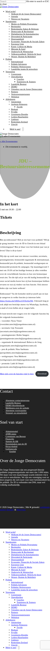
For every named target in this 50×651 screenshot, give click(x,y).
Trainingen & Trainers (26, 82)
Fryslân (14, 112)
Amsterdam (16, 102)
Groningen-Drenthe (19, 114)
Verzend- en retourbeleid (16, 413)
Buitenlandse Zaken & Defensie (25, 29)
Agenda (14, 16)
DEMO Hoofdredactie (15, 405)
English (12, 451)
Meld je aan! (15, 129)
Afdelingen (10, 99)
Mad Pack (21, 510)
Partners (14, 92)
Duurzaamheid (17, 39)
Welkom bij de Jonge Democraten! (26, 14)
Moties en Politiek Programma (24, 24)
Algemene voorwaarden (16, 410)
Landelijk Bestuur (19, 84)
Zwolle (20, 107)
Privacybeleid (11, 446)
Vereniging (10, 72)
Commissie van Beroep (16, 436)
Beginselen (16, 26)
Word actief (10, 11)
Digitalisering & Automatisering (25, 34)
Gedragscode (11, 449)
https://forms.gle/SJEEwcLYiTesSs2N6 (16, 301)
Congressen (16, 74)
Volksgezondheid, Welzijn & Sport (26, 54)
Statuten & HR (12, 441)
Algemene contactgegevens (17, 400)
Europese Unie (17, 44)
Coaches (20, 79)
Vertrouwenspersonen (20, 94)
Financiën (10, 439)
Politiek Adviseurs (19, 64)
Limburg (15, 119)
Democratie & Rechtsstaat (22, 31)
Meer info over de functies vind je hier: (17, 374)
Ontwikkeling (16, 77)
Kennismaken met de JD (16, 444)
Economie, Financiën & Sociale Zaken (27, 41)
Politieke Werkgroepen (21, 67)
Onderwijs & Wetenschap (22, 51)
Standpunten (11, 21)
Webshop (15, 97)
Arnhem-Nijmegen (19, 104)
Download (42, 374)
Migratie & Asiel (18, 49)
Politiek (8, 59)
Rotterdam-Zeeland (19, 122)
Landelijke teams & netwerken (24, 69)
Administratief (12, 431)
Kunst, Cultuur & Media (21, 46)
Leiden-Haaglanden (19, 117)
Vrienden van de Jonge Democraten (26, 89)
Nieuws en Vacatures (20, 19)
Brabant (14, 109)
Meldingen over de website (17, 408)
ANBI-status (11, 434)
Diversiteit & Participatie (21, 36)
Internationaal (17, 62)
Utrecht (14, 645)
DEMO (14, 87)
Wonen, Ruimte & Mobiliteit (23, 56)
